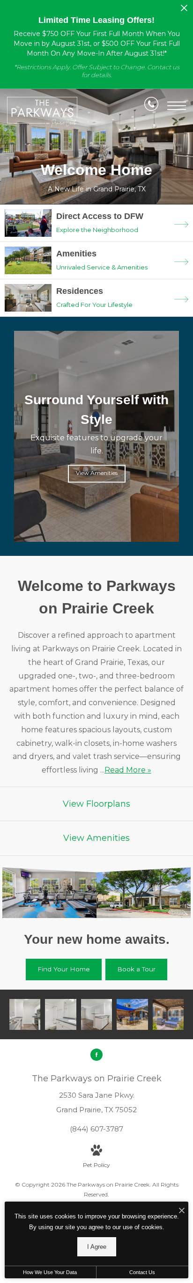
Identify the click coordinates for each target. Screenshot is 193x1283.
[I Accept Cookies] (182, 1211)
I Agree (96, 1246)
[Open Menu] (176, 106)
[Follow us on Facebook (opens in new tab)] (96, 1055)
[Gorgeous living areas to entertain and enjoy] (96, 1014)
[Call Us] (151, 106)
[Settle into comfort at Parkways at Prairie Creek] (168, 1014)
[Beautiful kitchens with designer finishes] (24, 1014)
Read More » (127, 769)
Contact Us (142, 1272)
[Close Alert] (184, 10)
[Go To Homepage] (42, 112)
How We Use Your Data (50, 1272)
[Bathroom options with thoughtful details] (60, 1014)
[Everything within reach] (132, 1014)
